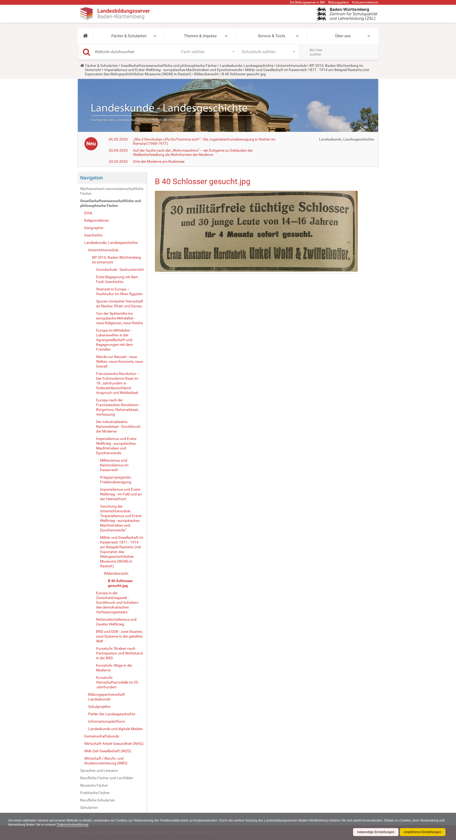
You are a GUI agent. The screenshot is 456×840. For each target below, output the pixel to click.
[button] (85, 36)
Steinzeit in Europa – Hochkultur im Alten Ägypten (119, 291)
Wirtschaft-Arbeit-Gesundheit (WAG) (114, 743)
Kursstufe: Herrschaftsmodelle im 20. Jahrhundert (117, 682)
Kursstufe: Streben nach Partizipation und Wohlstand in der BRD (119, 653)
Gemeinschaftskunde (101, 736)
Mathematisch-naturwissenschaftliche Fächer (111, 191)
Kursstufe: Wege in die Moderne (114, 667)
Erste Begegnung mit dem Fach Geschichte (117, 279)
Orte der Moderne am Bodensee (158, 161)
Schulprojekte (99, 706)
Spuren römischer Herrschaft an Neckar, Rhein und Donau (119, 303)
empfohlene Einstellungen (422, 832)
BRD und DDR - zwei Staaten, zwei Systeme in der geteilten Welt (119, 636)
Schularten (89, 807)
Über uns (343, 36)
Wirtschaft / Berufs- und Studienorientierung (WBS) (105, 760)
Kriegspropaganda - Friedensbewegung (116, 479)
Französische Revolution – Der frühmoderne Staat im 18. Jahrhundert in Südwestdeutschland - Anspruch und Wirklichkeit (117, 383)
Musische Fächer (94, 785)
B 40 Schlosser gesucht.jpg (120, 583)
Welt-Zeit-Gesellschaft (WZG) (107, 751)
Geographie (93, 228)
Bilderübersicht (206, 74)
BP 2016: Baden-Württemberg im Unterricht (116, 259)
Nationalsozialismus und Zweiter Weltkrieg (116, 621)
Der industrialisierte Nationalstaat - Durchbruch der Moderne (118, 426)
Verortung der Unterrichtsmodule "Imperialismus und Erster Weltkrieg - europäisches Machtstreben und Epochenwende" (121, 518)
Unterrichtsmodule (291, 65)
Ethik (88, 213)
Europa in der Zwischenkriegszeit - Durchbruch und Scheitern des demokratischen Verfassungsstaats (117, 602)
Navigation (91, 177)
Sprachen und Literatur (99, 770)
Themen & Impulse (200, 36)
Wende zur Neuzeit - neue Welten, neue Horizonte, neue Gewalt (119, 361)
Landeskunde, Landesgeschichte (246, 65)
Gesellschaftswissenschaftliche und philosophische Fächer (169, 65)
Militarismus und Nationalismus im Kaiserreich (114, 465)
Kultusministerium (365, 2)
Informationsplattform (106, 721)
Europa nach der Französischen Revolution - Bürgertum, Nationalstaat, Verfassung (118, 407)
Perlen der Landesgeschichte (111, 714)
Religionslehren (96, 220)
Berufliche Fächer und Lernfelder (106, 778)
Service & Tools (271, 36)
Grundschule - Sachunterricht (120, 269)
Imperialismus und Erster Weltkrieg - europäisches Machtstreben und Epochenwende (173, 70)
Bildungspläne (338, 2)
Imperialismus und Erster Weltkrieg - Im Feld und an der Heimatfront (121, 494)
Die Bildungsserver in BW (307, 2)
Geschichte (93, 235)
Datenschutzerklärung (72, 825)
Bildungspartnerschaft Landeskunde (106, 696)
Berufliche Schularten (97, 800)
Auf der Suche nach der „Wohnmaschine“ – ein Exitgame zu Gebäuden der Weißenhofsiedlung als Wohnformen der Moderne (193, 152)
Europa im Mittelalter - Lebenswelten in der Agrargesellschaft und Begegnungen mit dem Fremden (114, 339)
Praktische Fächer (95, 793)
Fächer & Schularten (128, 36)
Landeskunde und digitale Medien (115, 729)
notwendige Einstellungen (376, 832)
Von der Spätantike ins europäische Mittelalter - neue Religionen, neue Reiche (119, 318)
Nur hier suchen (316, 52)
